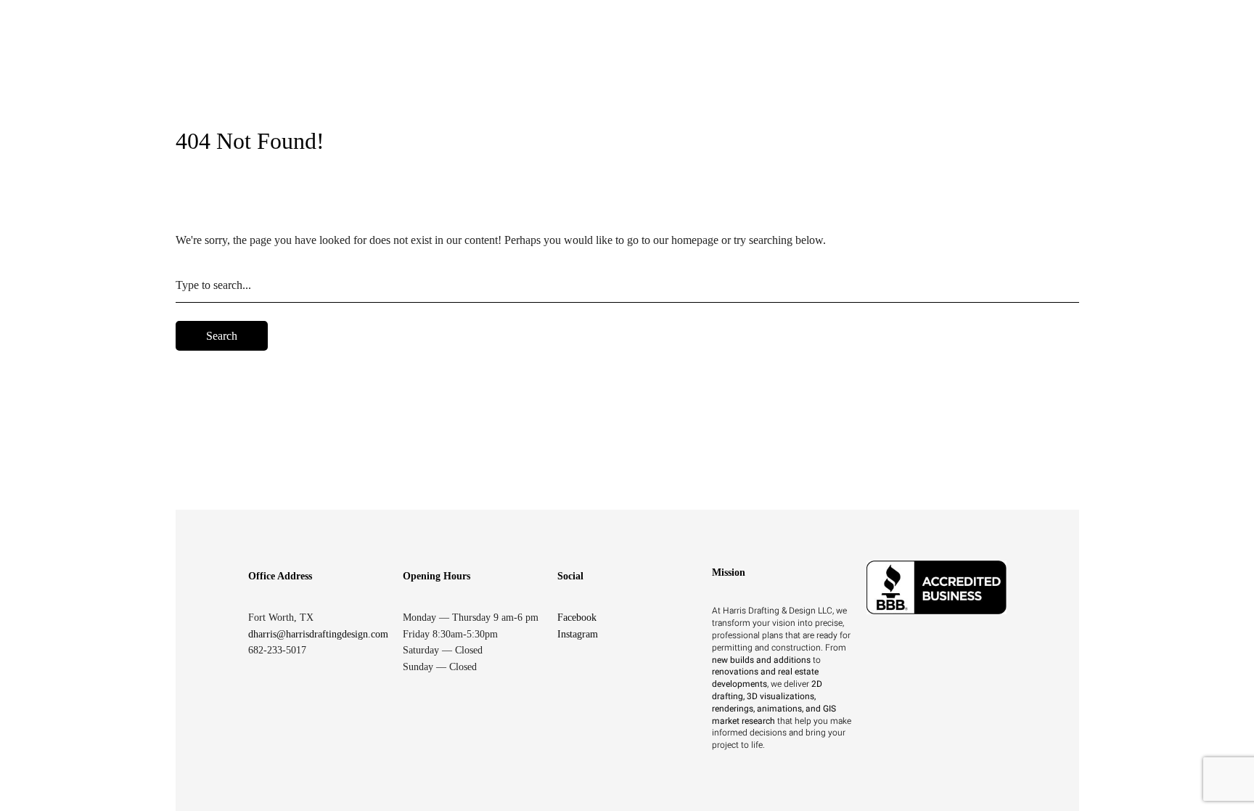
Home (504, 55)
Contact (990, 55)
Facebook (577, 617)
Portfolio (931, 55)
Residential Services (580, 55)
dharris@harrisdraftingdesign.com (318, 634)
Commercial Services (695, 55)
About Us (783, 55)
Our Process (862, 55)
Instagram (577, 634)
